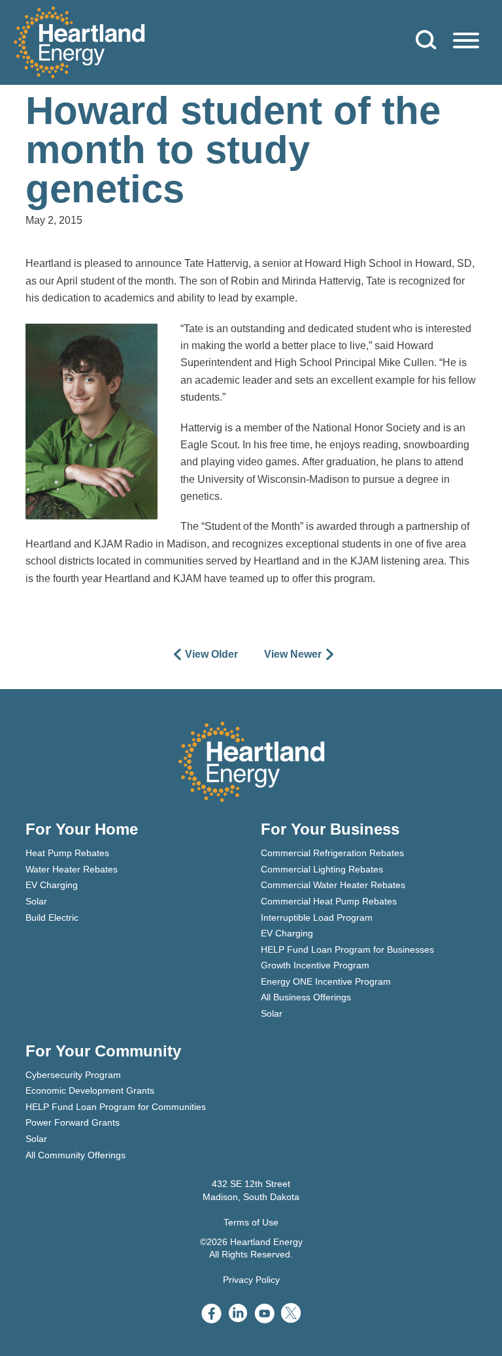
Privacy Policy (251, 1279)
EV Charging (51, 885)
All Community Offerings (75, 1155)
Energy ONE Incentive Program (326, 981)
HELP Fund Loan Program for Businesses (347, 949)
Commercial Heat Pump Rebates (329, 901)
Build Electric (51, 917)
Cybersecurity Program (73, 1075)
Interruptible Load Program (317, 917)
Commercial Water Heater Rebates (333, 885)
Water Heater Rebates (71, 869)
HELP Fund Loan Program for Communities (115, 1107)
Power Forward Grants (72, 1122)
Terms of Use (251, 1222)
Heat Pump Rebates (67, 853)
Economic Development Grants (89, 1090)
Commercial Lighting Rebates (322, 869)
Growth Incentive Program (315, 965)
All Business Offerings (306, 997)
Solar (36, 901)
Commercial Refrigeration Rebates (332, 853)
